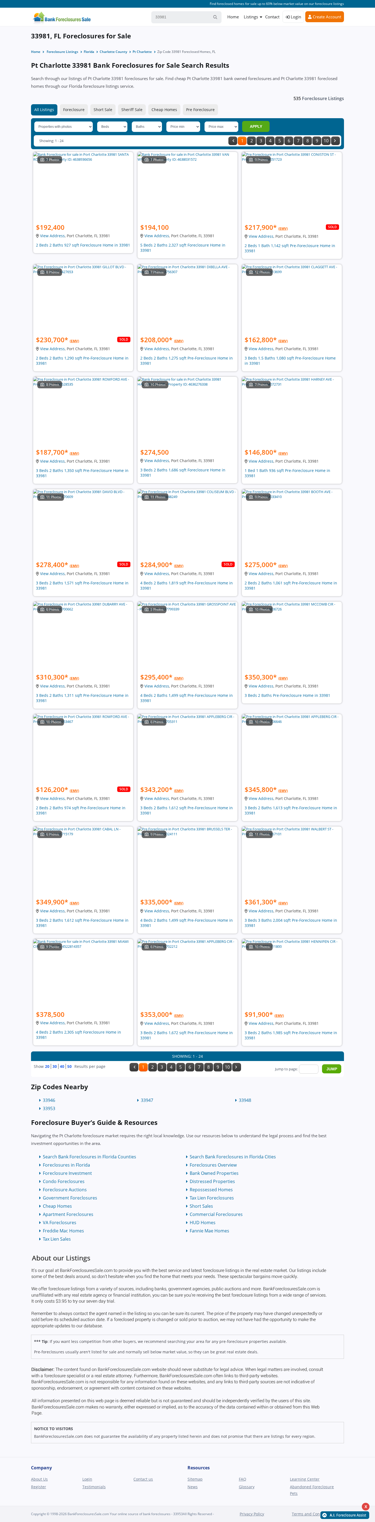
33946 (49, 1100)
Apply (256, 126)
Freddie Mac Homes (63, 1231)
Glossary (246, 1486)
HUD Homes (203, 1223)
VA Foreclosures (59, 1223)
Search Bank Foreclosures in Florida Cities (233, 1157)
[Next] (335, 141)
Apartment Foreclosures (68, 1214)
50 (69, 1066)
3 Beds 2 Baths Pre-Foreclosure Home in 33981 (287, 695)
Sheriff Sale (131, 109)
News (193, 1486)
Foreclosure (74, 109)
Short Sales (201, 1206)
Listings (251, 16)
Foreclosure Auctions (65, 1190)
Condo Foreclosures (64, 1181)
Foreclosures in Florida (66, 1165)
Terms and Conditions (312, 1514)
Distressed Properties (212, 1181)
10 (326, 141)
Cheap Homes (164, 109)
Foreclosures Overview (213, 1165)
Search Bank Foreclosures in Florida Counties (89, 1157)
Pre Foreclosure (200, 109)
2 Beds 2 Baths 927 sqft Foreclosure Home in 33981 (83, 245)
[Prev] (232, 141)
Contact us (143, 1479)
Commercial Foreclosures (216, 1214)
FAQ (242, 1479)
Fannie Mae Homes (209, 1231)
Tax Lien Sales (57, 1239)
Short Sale (103, 109)
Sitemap (195, 1479)
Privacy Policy (252, 1514)
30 (54, 1066)
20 (47, 1066)
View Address (52, 235)
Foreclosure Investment (67, 1173)
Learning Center (305, 1479)
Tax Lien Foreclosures (212, 1198)
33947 (147, 1100)
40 (62, 1066)
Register (38, 1486)
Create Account (326, 16)
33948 (245, 1100)
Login (295, 16)
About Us (39, 1479)
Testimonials (94, 1486)
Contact (272, 16)
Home (233, 16)
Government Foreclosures (70, 1198)
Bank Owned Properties (214, 1173)
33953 (49, 1108)
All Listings (44, 109)
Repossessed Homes (211, 1190)
